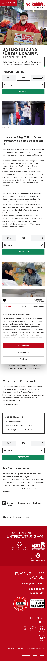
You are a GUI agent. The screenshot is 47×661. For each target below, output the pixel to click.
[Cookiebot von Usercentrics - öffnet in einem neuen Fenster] (34, 300)
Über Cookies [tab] (38, 307)
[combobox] (23, 85)
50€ (9, 78)
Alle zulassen (23, 346)
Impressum (26, 654)
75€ (23, 78)
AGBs (35, 654)
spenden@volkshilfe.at (32, 583)
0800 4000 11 (37, 588)
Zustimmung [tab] (8, 307)
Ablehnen (23, 359)
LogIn (42, 654)
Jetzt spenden (23, 92)
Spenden (11, 649)
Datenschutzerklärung (35, 649)
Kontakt (20, 649)
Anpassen (22, 352)
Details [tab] (23, 307)
